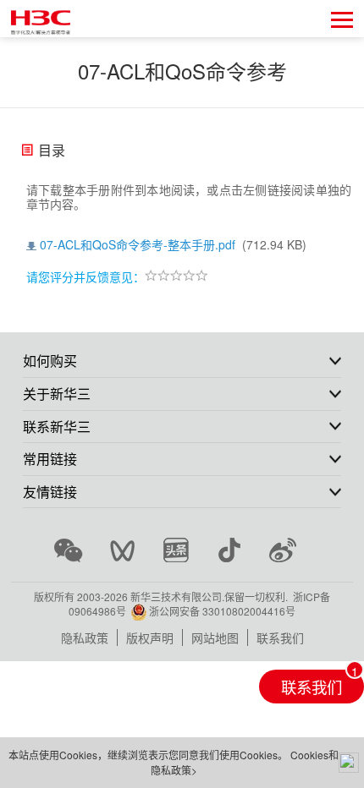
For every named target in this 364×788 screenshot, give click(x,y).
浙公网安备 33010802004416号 (222, 611)
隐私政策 (84, 637)
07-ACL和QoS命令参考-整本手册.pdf (137, 244)
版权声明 (150, 637)
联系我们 (280, 637)
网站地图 (215, 637)
